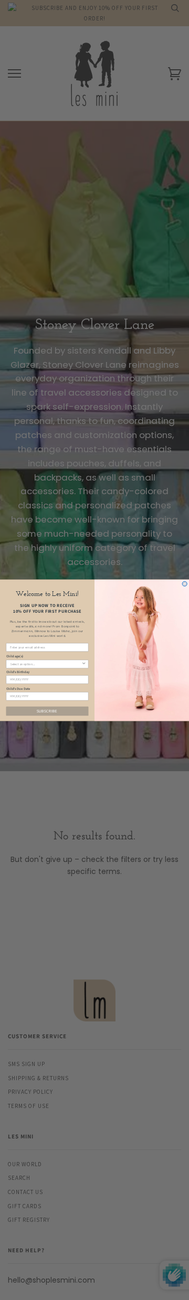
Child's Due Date (18, 688)
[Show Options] (83, 664)
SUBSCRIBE (47, 710)
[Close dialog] (184, 583)
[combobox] (45, 664)
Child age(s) (15, 656)
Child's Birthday (18, 671)
